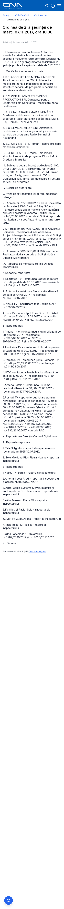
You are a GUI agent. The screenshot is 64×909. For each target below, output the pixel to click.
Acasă (6, 15)
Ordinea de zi (41, 15)
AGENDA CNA (21, 15)
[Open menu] (59, 5)
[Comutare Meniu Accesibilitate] (8, 900)
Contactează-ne (37, 551)
